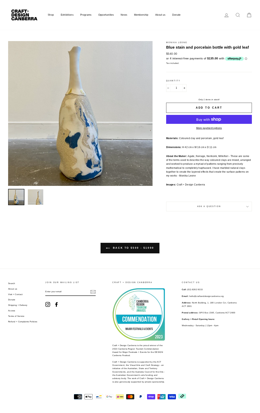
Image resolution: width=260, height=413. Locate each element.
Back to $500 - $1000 (133, 247)
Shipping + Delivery (17, 305)
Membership (141, 14)
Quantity (173, 81)
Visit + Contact (15, 294)
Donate (176, 14)
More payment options (209, 128)
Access (11, 310)
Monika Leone (176, 42)
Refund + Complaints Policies (22, 321)
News (124, 14)
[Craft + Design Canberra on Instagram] (47, 304)
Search (11, 283)
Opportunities (106, 14)
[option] (80, 113)
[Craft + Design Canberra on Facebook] (56, 304)
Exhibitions (67, 14)
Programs (85, 14)
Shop (51, 14)
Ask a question (209, 206)
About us (160, 14)
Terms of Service (16, 316)
